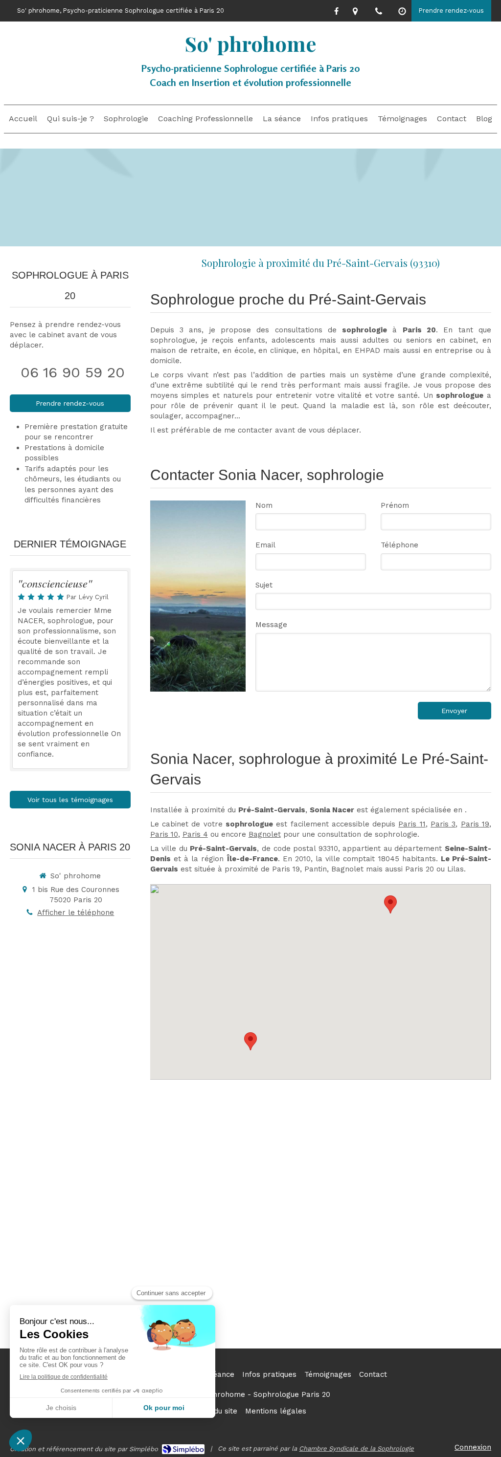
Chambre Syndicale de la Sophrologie (356, 1448)
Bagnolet (265, 834)
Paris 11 (411, 824)
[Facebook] (336, 13)
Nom (264, 505)
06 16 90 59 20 (73, 372)
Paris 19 (475, 824)
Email (265, 545)
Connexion (473, 1447)
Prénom (395, 505)
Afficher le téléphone (75, 912)
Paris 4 (195, 834)
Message (271, 624)
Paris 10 (164, 834)
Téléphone (399, 545)
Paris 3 (443, 824)
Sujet (264, 585)
